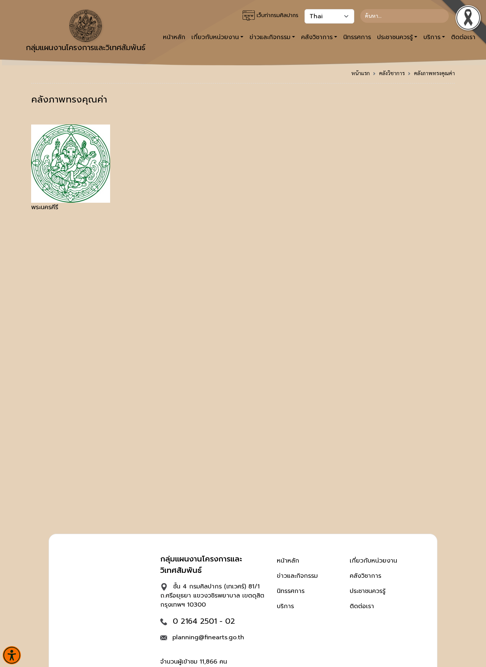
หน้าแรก (360, 72)
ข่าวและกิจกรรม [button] (269, 37)
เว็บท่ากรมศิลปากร (276, 15)
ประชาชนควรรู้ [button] (395, 37)
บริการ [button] (431, 37)
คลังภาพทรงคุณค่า (434, 72)
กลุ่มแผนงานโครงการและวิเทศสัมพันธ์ (85, 47)
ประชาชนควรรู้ (367, 591)
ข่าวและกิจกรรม (297, 575)
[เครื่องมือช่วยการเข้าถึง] (12, 655)
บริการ (285, 606)
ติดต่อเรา (362, 606)
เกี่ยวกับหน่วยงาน (373, 560)
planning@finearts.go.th (208, 637)
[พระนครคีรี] (70, 163)
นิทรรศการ (357, 37)
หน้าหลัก (174, 37)
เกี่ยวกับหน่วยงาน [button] (215, 37)
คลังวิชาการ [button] (317, 37)
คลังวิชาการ (392, 72)
